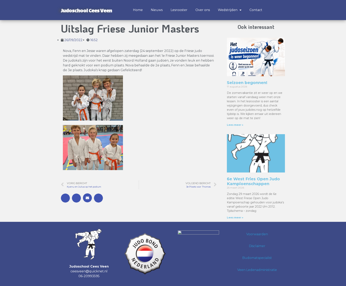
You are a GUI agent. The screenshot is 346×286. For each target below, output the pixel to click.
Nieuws (157, 10)
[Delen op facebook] (65, 198)
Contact (255, 10)
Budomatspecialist (257, 258)
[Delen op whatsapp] (76, 198)
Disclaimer (257, 246)
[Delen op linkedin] (98, 198)
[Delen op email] (87, 197)
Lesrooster (179, 10)
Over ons (202, 10)
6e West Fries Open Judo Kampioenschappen (253, 181)
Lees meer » (235, 124)
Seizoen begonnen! (247, 82)
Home (138, 10)
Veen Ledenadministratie (257, 270)
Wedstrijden (227, 10)
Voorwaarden (257, 234)
